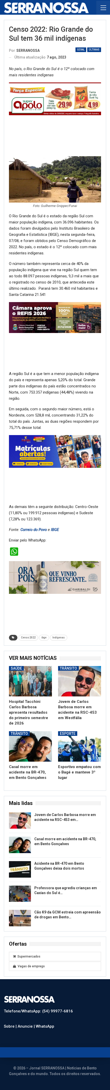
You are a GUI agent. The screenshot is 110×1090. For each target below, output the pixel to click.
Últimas (94, 49)
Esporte (67, 733)
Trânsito (68, 668)
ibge (44, 637)
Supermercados (28, 956)
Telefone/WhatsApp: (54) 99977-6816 (38, 1011)
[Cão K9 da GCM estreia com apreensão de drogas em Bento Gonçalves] (20, 918)
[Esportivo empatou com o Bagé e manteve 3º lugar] (79, 746)
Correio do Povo (33, 529)
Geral (81, 49)
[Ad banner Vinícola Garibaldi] (55, 577)
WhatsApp (45, 1026)
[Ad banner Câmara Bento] (55, 317)
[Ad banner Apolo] (55, 98)
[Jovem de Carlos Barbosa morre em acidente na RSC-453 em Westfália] (79, 681)
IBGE (55, 529)
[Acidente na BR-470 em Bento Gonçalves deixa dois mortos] (20, 869)
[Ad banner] (55, 451)
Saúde (16, 668)
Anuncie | (27, 1026)
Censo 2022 (28, 637)
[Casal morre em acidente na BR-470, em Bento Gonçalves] (30, 746)
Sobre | (11, 1026)
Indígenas (58, 637)
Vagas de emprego (31, 966)
